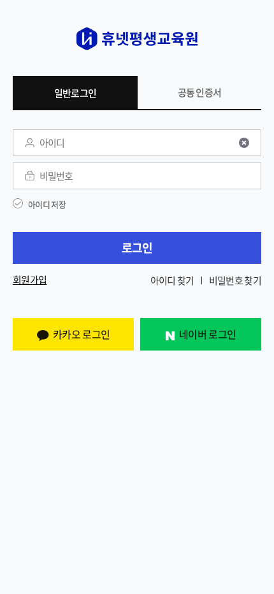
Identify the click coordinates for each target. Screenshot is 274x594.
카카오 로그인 (81, 334)
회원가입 (30, 280)
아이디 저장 (47, 204)
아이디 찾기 (172, 280)
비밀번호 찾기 (235, 280)
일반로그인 (75, 93)
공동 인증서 (200, 92)
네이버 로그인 (207, 334)
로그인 (137, 247)
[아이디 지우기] (244, 143)
